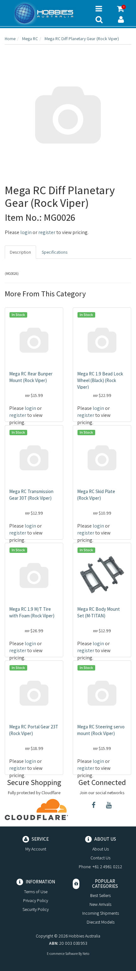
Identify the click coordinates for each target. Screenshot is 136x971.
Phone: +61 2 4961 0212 (100, 866)
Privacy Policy (35, 900)
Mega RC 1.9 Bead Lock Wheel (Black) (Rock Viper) (100, 380)
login (26, 232)
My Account (35, 849)
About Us (100, 849)
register (46, 232)
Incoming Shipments (100, 913)
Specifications (54, 252)
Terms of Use (35, 891)
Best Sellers (100, 895)
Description (20, 252)
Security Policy (35, 909)
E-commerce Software (62, 953)
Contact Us (100, 858)
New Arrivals (100, 904)
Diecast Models (100, 922)
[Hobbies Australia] (45, 13)
